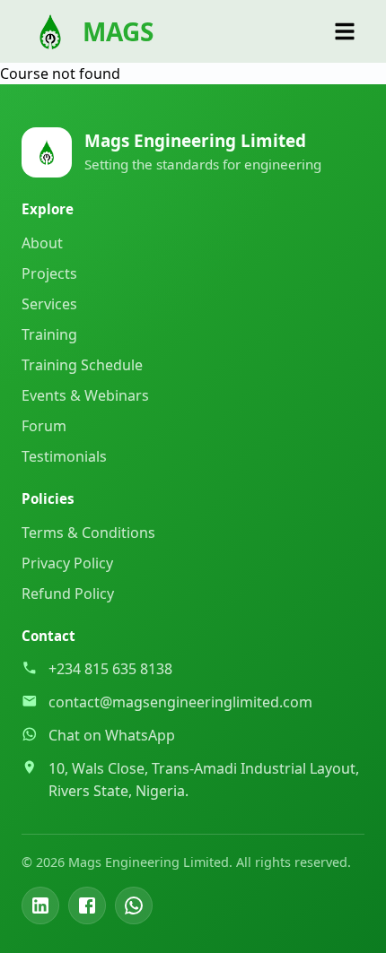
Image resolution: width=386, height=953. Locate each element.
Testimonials (64, 456)
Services (49, 304)
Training (49, 334)
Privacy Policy (67, 563)
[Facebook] (87, 905)
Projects (49, 273)
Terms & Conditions (88, 532)
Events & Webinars (85, 395)
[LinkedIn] (40, 905)
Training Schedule (82, 365)
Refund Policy (68, 593)
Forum (44, 426)
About (42, 243)
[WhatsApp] (134, 905)
